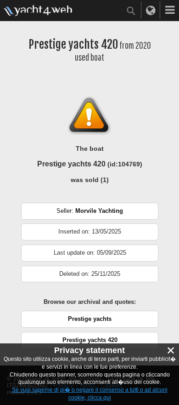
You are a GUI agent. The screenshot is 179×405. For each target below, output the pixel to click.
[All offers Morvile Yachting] (89, 217)
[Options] (170, 10)
